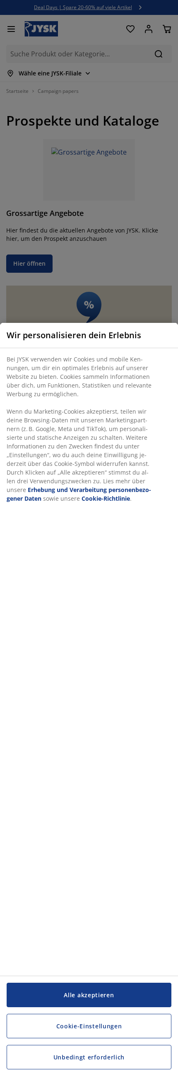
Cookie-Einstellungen (89, 1026)
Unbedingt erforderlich (89, 1057)
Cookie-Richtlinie (106, 498)
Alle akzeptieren (89, 995)
